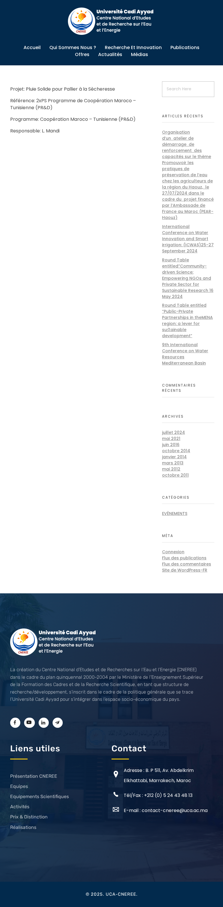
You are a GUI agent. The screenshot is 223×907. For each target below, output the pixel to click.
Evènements (174, 513)
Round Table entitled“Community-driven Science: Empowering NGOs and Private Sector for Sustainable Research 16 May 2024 (187, 278)
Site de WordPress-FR (184, 570)
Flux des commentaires (186, 564)
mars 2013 (173, 463)
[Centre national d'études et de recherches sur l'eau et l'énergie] (111, 21)
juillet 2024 (173, 432)
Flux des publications (184, 558)
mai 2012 (171, 469)
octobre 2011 (175, 475)
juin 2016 (170, 445)
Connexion (173, 552)
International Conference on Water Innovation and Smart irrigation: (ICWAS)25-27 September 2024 (188, 239)
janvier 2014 (174, 457)
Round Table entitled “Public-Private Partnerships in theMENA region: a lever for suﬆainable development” (187, 320)
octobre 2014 (176, 451)
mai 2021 (171, 438)
